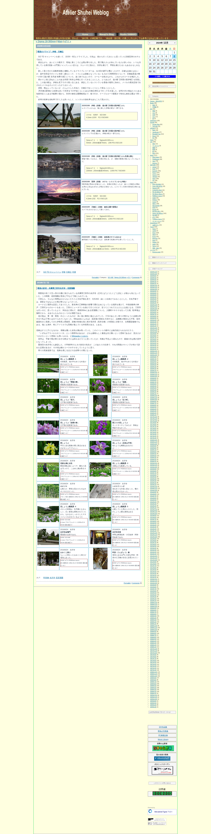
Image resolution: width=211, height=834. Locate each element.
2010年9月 (153, 585)
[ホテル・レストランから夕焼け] (59, 203)
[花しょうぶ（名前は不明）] (100, 454)
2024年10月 (153, 274)
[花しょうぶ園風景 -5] (100, 520)
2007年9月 (153, 654)
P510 (153, 207)
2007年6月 (153, 660)
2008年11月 (153, 627)
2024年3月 (153, 281)
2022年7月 (153, 314)
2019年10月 (153, 376)
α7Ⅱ (129, 277)
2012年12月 (153, 533)
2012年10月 (153, 537)
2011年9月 (153, 562)
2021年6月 (153, 339)
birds (153, 169)
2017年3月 (153, 434)
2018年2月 (153, 413)
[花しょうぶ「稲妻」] (100, 392)
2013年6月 (153, 521)
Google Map (156, 124)
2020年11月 (153, 353)
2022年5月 (153, 318)
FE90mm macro (157, 196)
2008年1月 (153, 647)
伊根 (63, 272)
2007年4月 (153, 664)
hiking (154, 234)
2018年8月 (153, 401)
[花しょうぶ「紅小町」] (100, 416)
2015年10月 (153, 467)
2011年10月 (153, 560)
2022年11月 (153, 306)
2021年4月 (153, 343)
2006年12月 (153, 672)
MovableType (156, 134)
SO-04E (110, 277)
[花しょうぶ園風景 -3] (100, 476)
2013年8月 (153, 517)
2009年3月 (153, 620)
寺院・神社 (155, 248)
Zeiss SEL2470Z (157, 186)
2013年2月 (153, 529)
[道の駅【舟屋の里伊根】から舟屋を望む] (59, 177)
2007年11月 (153, 651)
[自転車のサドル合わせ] (59, 263)
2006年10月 (153, 676)
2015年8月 (153, 471)
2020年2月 (153, 368)
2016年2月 (153, 459)
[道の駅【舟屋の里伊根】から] (59, 127)
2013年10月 (153, 513)
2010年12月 (153, 579)
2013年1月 (153, 531)
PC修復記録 (163, 735)
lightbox (154, 200)
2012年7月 (153, 542)
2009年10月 (153, 606)
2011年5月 (153, 569)
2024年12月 (153, 272)
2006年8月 (153, 680)
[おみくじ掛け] (48, 565)
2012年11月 (153, 535)
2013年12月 (153, 509)
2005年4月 (153, 705)
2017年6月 (153, 428)
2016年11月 (153, 442)
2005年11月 (153, 697)
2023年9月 (153, 291)
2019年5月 (153, 386)
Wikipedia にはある (80, 336)
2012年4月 (153, 548)
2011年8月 (153, 564)
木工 (153, 116)
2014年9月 (153, 492)
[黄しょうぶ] (48, 454)
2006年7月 (153, 681)
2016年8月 (153, 448)
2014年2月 (153, 506)
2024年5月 (153, 277)
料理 (153, 149)
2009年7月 (153, 612)
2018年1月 (153, 415)
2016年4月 (153, 455)
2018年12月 (153, 395)
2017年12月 (153, 417)
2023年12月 (153, 285)
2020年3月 (153, 366)
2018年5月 (153, 407)
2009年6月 (153, 614)
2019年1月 (153, 393)
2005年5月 (153, 703)
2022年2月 (153, 324)
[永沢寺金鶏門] (48, 544)
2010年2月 (153, 598)
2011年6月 (153, 567)
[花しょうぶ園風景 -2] (100, 375)
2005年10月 (153, 699)
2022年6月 (153, 316)
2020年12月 (153, 351)
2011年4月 (153, 571)
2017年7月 (153, 426)
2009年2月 (153, 622)
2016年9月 (153, 446)
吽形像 (46, 578)
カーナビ (152, 250)
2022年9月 (153, 310)
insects (154, 174)
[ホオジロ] (48, 498)
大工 (153, 113)
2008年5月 (153, 639)
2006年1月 (153, 693)
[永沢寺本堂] (100, 543)
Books (152, 103)
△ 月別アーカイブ (155, 269)
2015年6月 (153, 475)
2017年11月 (153, 419)
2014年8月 (153, 494)
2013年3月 (153, 527)
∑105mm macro (157, 219)
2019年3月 (153, 390)
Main (60, 41)
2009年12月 (153, 602)
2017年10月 (153, 421)
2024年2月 (153, 283)
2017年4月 (153, 432)
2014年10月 (153, 490)
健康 (153, 147)
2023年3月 (153, 301)
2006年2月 (153, 691)
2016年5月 (153, 453)
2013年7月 (153, 519)
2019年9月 (153, 378)
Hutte (151, 140)
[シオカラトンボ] (100, 498)
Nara (153, 240)
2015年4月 (153, 479)
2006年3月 (153, 689)
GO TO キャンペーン (52, 272)
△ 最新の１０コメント (157, 257)
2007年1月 (153, 670)
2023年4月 (153, 299)
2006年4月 (153, 687)
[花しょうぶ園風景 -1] (48, 372)
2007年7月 (153, 658)
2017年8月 (153, 424)
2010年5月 (153, 593)
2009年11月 (153, 604)
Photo (152, 182)
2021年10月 (153, 332)
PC (153, 138)
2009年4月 (153, 618)
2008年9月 (153, 631)
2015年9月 (153, 469)
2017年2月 (153, 436)
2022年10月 (153, 308)
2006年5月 (153, 685)
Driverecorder (156, 252)
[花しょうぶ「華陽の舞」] (48, 392)
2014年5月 (153, 500)
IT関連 (154, 107)
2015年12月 (153, 463)
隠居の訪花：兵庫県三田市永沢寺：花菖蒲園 (56, 288)
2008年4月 (153, 641)
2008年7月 (153, 635)
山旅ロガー (155, 225)
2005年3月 (153, 707)
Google (152, 122)
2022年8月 (153, 312)
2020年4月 (153, 364)
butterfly (154, 171)
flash (153, 130)
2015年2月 (153, 482)
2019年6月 (153, 384)
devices (154, 163)
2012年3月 (153, 550)
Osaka (154, 242)
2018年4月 (153, 409)
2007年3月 (153, 666)
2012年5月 (153, 546)
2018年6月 (153, 405)
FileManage (155, 159)
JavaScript (155, 132)
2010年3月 (153, 596)
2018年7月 (153, 403)
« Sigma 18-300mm (46, 41)
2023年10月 (153, 289)
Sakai (154, 229)
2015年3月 (153, 480)
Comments (136, 277)
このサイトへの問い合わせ (162, 783)
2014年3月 (153, 504)
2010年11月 (153, 581)
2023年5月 (153, 297)
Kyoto (154, 236)
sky (153, 180)
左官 (153, 114)
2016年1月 (153, 461)
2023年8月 (153, 293)
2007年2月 (153, 668)
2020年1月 (153, 370)
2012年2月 (153, 552)
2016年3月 (153, 457)
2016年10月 (153, 444)
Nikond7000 (155, 205)
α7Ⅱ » (67, 41)
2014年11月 (153, 488)
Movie (154, 136)
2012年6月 (153, 544)
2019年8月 (153, 380)
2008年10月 (153, 629)
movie (154, 202)
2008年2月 (153, 645)
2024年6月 (153, 275)
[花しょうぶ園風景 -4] (48, 521)
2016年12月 (153, 440)
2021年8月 (153, 335)
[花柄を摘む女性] (48, 476)
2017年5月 (153, 430)
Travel (152, 227)
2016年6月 (153, 451)
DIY (151, 109)
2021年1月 (153, 349)
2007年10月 (153, 653)
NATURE (153, 165)
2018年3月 (153, 411)
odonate (154, 176)
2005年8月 (153, 701)
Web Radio (155, 157)
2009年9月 (153, 608)
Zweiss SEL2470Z (156, 101)
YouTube (155, 126)
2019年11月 (153, 374)
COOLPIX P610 (157, 190)
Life (151, 142)
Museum (155, 238)
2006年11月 (153, 674)
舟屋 (74, 272)
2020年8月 (153, 357)
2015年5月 (153, 477)
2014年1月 (153, 507)
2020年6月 (153, 361)
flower (154, 172)
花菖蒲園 (59, 578)
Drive (154, 232)
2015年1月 (153, 484)
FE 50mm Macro (157, 194)
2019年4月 (153, 388)
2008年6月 (153, 637)
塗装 (153, 111)
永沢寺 (52, 578)
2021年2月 (153, 347)
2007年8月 (153, 656)
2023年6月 (153, 295)
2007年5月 (153, 662)
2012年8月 (153, 540)
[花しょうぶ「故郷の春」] (48, 434)
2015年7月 (153, 473)
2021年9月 (153, 333)
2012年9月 (153, 538)
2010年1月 (153, 600)
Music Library (163, 739)
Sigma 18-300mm (120, 277)
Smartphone (153, 223)
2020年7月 (153, 359)
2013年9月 (153, 515)
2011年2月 (153, 575)
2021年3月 (153, 345)
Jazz (153, 161)
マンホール (155, 145)
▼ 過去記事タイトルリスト (158, 86)
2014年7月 (153, 496)
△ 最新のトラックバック (158, 263)
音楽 (153, 105)
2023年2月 (153, 302)
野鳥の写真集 (163, 731)
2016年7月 (153, 449)
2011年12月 (153, 556)
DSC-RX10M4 (156, 184)
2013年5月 (153, 523)
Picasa (154, 209)
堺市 (153, 144)
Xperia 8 (155, 188)
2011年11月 (153, 558)
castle (154, 230)
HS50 (154, 198)
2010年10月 (153, 583)
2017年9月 (153, 422)
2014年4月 (153, 502)
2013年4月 (153, 525)
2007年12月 (153, 649)
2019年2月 (153, 391)
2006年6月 (153, 683)
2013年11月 (153, 511)
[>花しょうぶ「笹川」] (48, 412)
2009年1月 (153, 623)
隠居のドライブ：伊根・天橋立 (50, 52)
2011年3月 (153, 573)
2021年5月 (153, 341)
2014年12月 (153, 486)
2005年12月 (153, 695)
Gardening (153, 120)
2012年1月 (153, 554)
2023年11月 (153, 287)
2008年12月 (153, 625)
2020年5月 (153, 363)
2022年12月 (153, 304)
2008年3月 (153, 643)
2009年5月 (153, 616)
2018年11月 (153, 397)
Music (152, 155)
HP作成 (152, 128)
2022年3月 (153, 322)
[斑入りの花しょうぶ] (100, 434)
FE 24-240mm (156, 192)
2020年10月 (153, 355)
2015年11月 (153, 465)
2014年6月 (153, 498)
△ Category (153, 96)
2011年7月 (153, 565)
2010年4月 (153, 595)
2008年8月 (153, 633)
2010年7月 (153, 589)
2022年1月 (153, 326)
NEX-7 (154, 203)
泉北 (153, 153)
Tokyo (154, 246)
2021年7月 (153, 337)
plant (153, 178)
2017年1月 (153, 438)
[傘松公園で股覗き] (59, 233)
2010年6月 (153, 591)
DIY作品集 (163, 727)
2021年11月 (153, 330)
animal (154, 167)
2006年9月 (153, 678)
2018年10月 (153, 399)
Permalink (95, 277)
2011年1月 (153, 577)
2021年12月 (153, 328)
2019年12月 (153, 372)
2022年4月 (153, 320)
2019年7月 (153, 382)
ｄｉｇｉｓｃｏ (156, 221)
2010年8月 (153, 587)
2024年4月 (153, 279)
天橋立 (69, 272)
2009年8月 (153, 610)
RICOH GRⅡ (156, 211)
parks (154, 244)
